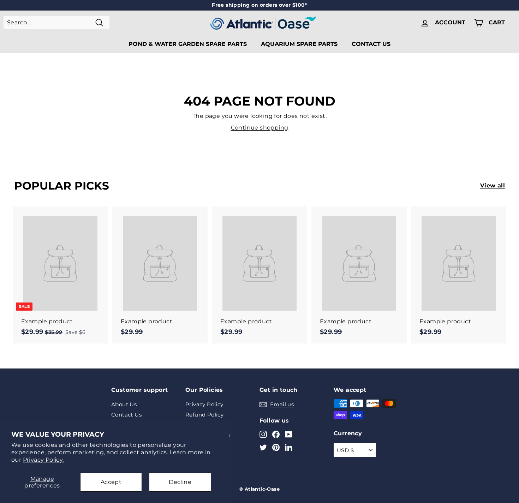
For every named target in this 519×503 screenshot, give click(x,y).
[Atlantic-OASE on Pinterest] (276, 447)
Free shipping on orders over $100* (259, 5)
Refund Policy (204, 414)
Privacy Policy (204, 404)
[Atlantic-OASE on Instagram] (263, 434)
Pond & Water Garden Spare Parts (188, 44)
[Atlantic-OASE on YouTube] (288, 434)
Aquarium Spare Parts (299, 44)
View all (492, 185)
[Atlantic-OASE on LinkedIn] (288, 447)
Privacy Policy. (43, 459)
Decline (180, 482)
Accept (111, 482)
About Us (124, 404)
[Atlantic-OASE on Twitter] (263, 447)
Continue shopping (259, 127)
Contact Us (371, 44)
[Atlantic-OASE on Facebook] (276, 434)
